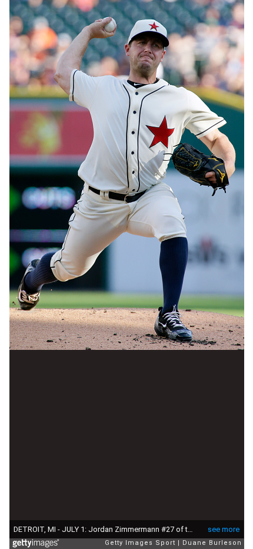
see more (223, 529)
